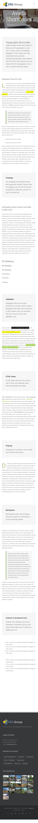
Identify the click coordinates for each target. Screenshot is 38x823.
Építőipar (25, 763)
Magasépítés (20, 760)
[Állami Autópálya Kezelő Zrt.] (30, 790)
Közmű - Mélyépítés (9, 760)
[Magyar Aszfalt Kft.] (12, 790)
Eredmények (29, 757)
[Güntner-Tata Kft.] (30, 784)
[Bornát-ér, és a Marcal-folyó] (12, 784)
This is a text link (6, 397)
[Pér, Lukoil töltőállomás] (18, 778)
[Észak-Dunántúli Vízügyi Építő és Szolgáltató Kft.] (24, 790)
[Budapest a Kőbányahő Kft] (6, 797)
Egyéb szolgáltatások (10, 757)
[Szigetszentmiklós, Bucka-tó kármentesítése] (30, 778)
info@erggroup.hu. (12, 744)
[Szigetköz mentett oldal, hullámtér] (12, 778)
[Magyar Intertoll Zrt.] (18, 790)
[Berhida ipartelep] (6, 784)
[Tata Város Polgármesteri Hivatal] (6, 790)
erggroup (31, 808)
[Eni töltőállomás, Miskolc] (6, 778)
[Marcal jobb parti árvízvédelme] (18, 784)
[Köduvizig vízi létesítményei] (24, 778)
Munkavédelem (8, 763)
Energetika (21, 757)
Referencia (17, 763)
